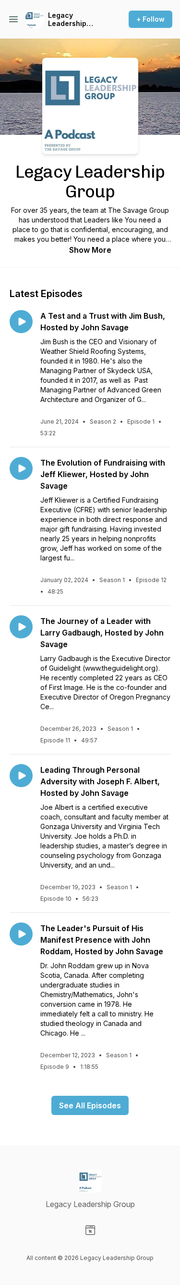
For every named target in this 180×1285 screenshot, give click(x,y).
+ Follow (150, 19)
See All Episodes (90, 1105)
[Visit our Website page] (90, 1230)
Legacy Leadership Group (67, 19)
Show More (90, 250)
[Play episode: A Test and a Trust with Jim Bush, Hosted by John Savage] (21, 321)
